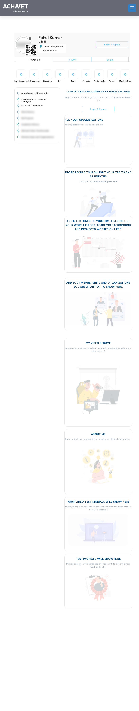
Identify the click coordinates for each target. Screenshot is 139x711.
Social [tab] (110, 59)
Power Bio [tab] (34, 59)
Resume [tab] (72, 59)
